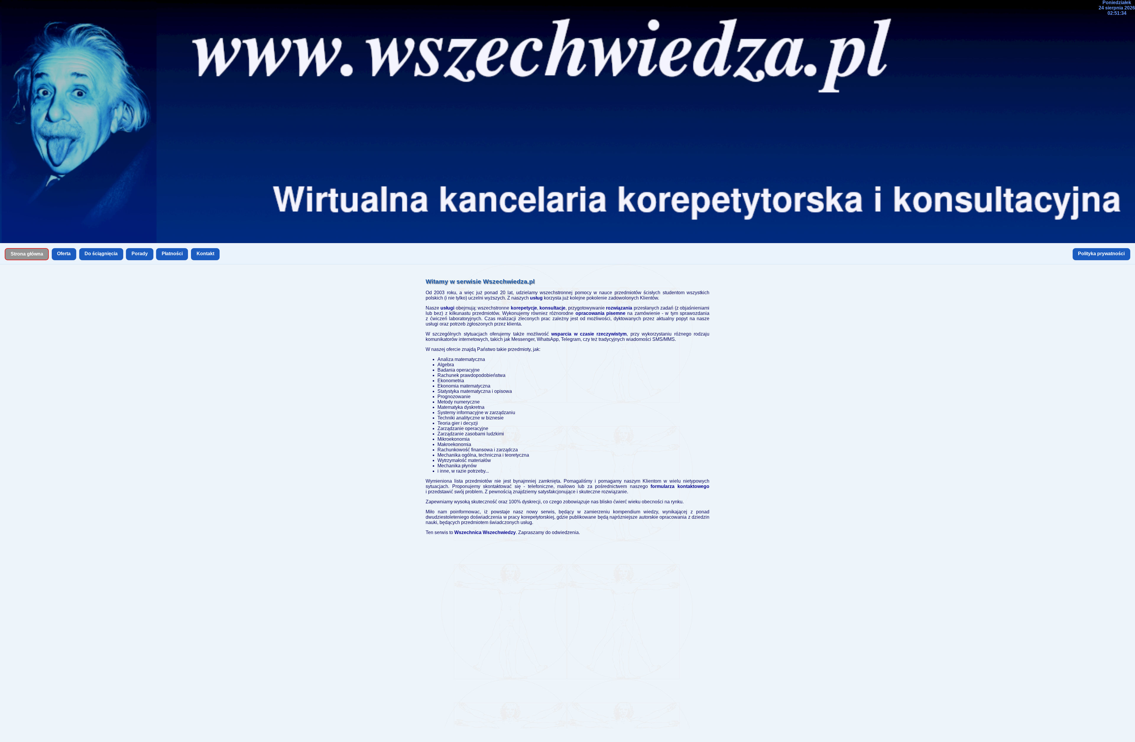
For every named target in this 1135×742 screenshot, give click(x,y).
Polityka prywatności (1101, 253)
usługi (447, 307)
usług (536, 297)
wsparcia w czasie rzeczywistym (589, 333)
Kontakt (205, 253)
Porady (140, 253)
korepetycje (524, 307)
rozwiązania (619, 307)
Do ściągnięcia (101, 253)
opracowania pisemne (600, 313)
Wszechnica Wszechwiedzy (485, 532)
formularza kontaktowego (680, 486)
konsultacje (552, 307)
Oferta (64, 253)
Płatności (172, 253)
